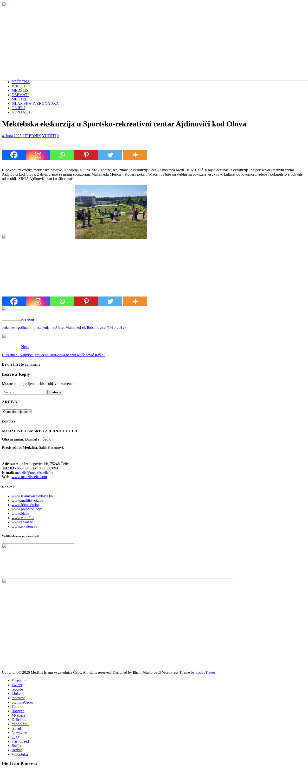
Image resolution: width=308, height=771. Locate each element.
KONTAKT (21, 112)
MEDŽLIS (20, 90)
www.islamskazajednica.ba (32, 496)
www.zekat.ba (22, 522)
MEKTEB (20, 99)
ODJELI (18, 108)
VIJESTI (18, 86)
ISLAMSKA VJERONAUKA (35, 103)
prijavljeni (27, 384)
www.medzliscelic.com (29, 477)
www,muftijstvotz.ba (27, 500)
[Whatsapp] (62, 155)
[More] (135, 155)
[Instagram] (38, 155)
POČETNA (21, 82)
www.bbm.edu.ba (25, 505)
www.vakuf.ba (23, 518)
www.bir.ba (20, 513)
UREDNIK (32, 136)
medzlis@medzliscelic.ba (34, 472)
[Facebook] (14, 155)
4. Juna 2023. (12, 136)
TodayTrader (205, 672)
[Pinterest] (86, 155)
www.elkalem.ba (24, 526)
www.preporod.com (27, 509)
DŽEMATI (20, 95)
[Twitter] (110, 155)
